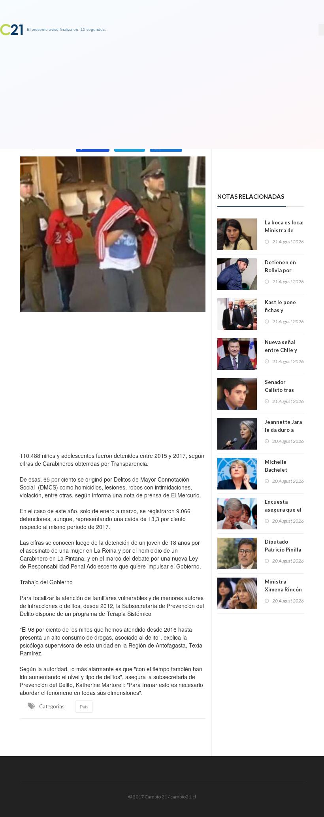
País (84, 707)
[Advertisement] (112, 379)
